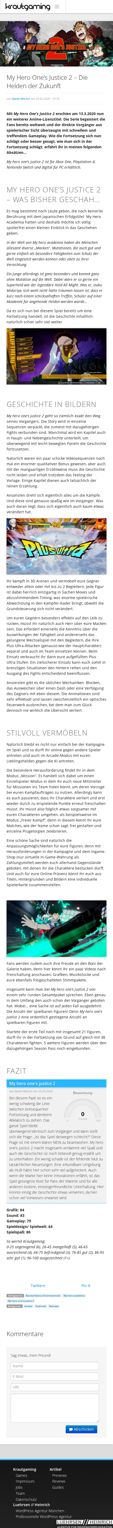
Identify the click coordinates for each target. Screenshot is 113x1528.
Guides (58, 1487)
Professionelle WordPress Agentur (44, 1516)
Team (20, 1493)
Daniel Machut (21, 99)
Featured (40, 1306)
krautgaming (28, 7)
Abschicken (83, 1429)
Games (21, 1475)
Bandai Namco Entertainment (43, 1295)
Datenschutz (26, 1499)
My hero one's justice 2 (21, 1301)
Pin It (85, 1285)
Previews (59, 1475)
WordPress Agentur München (40, 1510)
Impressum (25, 1481)
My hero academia (74, 1295)
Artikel (28, 1306)
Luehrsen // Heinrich (31, 1504)
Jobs (19, 1487)
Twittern (38, 1285)
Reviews (53, 1306)
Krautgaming (24, 1469)
